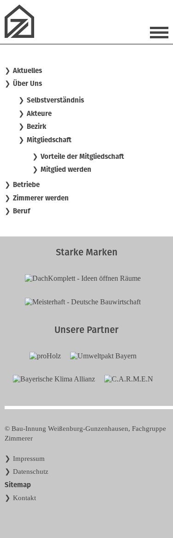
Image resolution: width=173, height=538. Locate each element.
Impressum (29, 458)
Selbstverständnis (55, 100)
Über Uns (27, 83)
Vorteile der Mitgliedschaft (82, 156)
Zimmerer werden (41, 198)
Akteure (39, 113)
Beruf (21, 211)
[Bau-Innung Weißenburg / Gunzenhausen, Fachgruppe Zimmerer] (23, 35)
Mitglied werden (66, 169)
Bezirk (36, 126)
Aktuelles (27, 70)
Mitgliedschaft (49, 140)
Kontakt (24, 498)
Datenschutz (30, 471)
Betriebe (26, 185)
